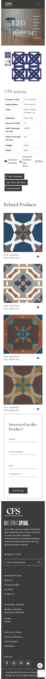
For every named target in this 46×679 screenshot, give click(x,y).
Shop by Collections (13, 637)
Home (36, 16)
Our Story (8, 589)
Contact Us (9, 594)
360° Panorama (15, 176)
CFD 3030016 (11, 255)
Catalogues (9, 646)
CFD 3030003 (11, 306)
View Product (14, 247)
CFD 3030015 (11, 407)
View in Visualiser (32, 247)
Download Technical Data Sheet (27, 161)
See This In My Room (16, 182)
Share (40, 161)
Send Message (18, 490)
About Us (8, 580)
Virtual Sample (13, 188)
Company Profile (11, 585)
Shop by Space (11, 641)
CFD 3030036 (11, 356)
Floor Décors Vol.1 (36, 28)
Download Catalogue (12, 161)
